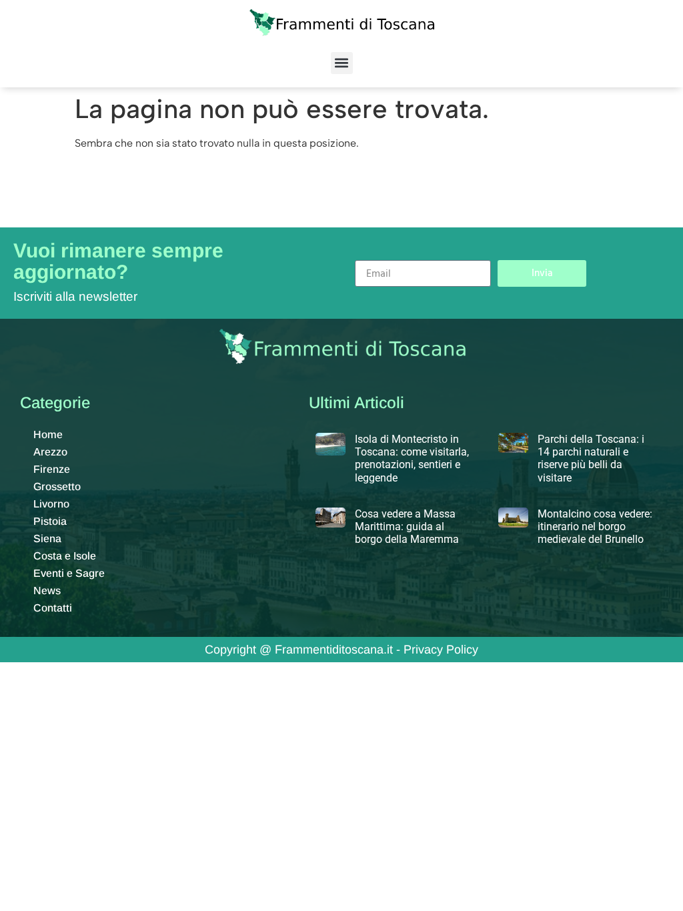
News (47, 590)
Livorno (51, 504)
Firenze (51, 469)
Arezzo (50, 452)
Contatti (52, 608)
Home (48, 434)
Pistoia (50, 521)
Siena (47, 538)
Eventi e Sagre (69, 573)
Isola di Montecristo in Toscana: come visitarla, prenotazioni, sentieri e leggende (412, 458)
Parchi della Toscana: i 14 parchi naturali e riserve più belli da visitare (591, 458)
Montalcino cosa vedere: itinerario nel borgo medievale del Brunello (595, 527)
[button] (342, 63)
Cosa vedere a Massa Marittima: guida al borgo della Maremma (407, 527)
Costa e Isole (64, 556)
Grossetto (57, 486)
